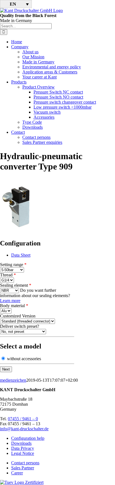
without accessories (23, 358)
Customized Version (17, 316)
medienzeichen (13, 380)
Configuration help (27, 438)
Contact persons (25, 462)
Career (17, 472)
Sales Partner (22, 467)
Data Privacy (22, 448)
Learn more (10, 300)
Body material (14, 305)
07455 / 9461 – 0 (23, 418)
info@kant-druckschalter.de (24, 428)
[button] (16, 4)
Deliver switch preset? (19, 326)
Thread (8, 275)
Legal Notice (22, 453)
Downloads (21, 443)
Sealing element (15, 285)
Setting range (13, 264)
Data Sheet (20, 255)
